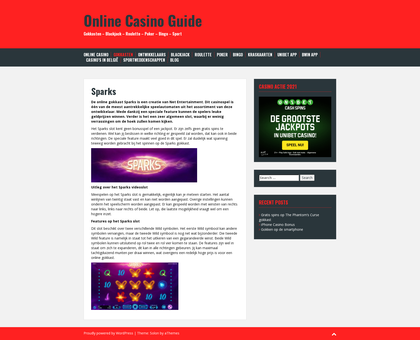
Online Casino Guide (143, 20)
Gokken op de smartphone (282, 229)
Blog (174, 60)
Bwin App (310, 55)
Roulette (203, 55)
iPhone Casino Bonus (278, 224)
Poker (222, 55)
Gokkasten (123, 55)
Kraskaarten (260, 55)
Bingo (238, 55)
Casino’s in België (102, 60)
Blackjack (180, 55)
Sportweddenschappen (144, 60)
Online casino (96, 55)
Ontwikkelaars (152, 55)
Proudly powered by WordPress (108, 333)
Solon (154, 333)
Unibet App (287, 55)
